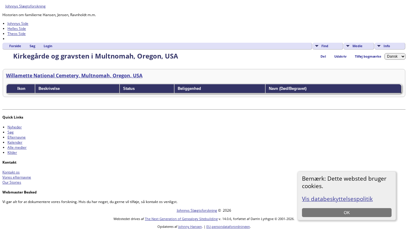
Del (323, 56)
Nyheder (14, 127)
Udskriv (340, 56)
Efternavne (16, 137)
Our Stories (11, 182)
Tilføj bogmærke (368, 56)
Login (48, 46)
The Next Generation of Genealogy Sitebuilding (181, 218)
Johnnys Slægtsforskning (25, 6)
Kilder (12, 152)
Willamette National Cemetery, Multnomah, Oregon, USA (74, 75)
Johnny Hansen (190, 226)
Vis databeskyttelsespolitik (337, 198)
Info (387, 46)
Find (324, 46)
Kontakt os (11, 172)
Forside (15, 46)
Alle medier (17, 147)
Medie (357, 46)
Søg (32, 46)
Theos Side (16, 33)
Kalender (14, 142)
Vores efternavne (16, 177)
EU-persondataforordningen (228, 226)
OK (347, 212)
